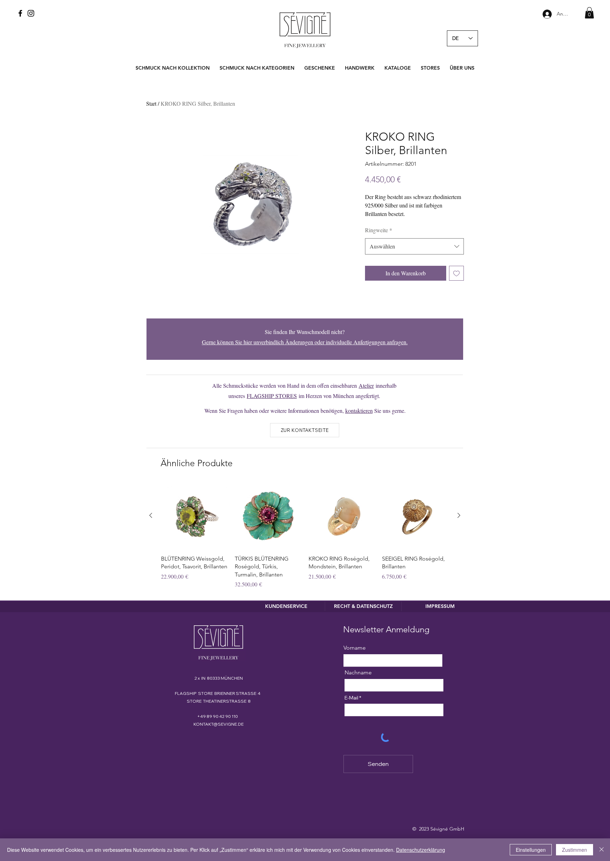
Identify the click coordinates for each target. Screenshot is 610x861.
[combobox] (414, 246)
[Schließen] (601, 849)
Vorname (354, 648)
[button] (589, 12)
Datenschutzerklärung (420, 849)
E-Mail (351, 697)
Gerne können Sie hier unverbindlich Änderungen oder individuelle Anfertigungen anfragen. (305, 342)
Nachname (358, 672)
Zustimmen (574, 849)
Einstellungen (531, 849)
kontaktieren (359, 410)
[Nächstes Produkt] (459, 515)
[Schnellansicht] (194, 515)
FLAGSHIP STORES (272, 395)
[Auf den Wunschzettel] (456, 273)
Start (151, 103)
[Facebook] (20, 13)
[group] (304, 535)
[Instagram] (30, 13)
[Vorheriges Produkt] (150, 515)
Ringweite (378, 230)
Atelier (366, 385)
